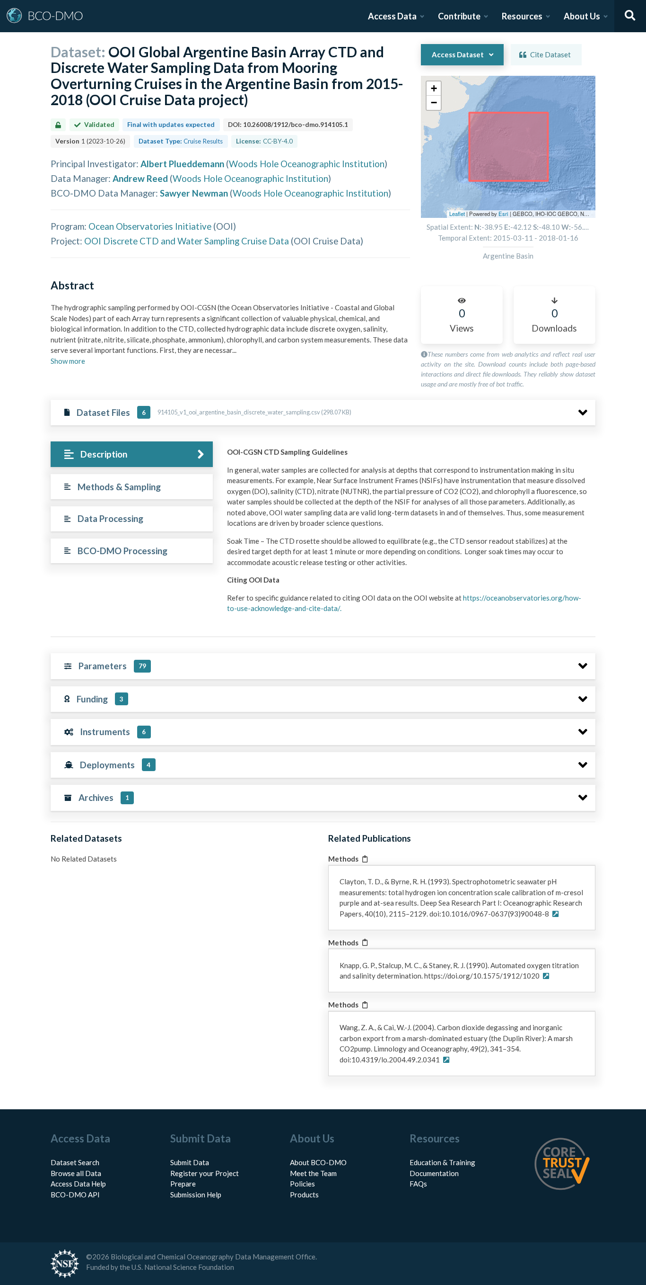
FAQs (418, 1183)
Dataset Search (75, 1162)
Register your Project (204, 1173)
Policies (302, 1183)
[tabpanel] (408, 534)
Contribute (459, 16)
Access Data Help (78, 1183)
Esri (503, 213)
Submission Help (195, 1194)
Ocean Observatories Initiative (149, 226)
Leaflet (457, 213)
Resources (522, 16)
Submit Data (189, 1162)
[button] (434, 88)
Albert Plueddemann (182, 163)
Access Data (392, 16)
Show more (68, 361)
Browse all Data (76, 1173)
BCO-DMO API (75, 1194)
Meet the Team (313, 1173)
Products (304, 1194)
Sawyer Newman (194, 193)
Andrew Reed (140, 178)
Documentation (434, 1173)
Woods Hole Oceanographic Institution (306, 163)
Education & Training (442, 1162)
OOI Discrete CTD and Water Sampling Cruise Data (186, 240)
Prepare (183, 1183)
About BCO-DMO (318, 1162)
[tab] (132, 454)
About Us (582, 16)
